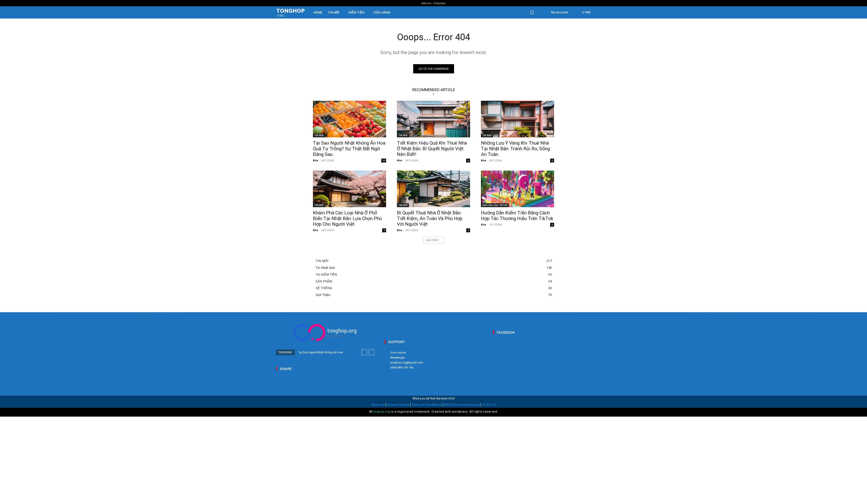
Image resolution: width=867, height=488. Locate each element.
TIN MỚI (319, 135)
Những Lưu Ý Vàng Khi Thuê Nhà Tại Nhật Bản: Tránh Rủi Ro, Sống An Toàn (515, 148)
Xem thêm (432, 240)
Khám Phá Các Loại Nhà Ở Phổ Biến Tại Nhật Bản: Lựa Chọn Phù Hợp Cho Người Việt (347, 218)
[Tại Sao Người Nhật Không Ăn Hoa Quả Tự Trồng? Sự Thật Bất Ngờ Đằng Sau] (349, 119)
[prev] (364, 352)
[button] (532, 12)
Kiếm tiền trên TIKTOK (494, 205)
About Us (378, 404)
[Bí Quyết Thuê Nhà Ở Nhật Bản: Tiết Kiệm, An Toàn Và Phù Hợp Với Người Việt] (433, 189)
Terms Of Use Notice (427, 404)
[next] (371, 352)
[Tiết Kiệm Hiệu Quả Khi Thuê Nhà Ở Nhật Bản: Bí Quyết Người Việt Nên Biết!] (433, 119)
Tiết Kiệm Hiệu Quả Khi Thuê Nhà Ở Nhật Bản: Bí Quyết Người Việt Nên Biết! (432, 148)
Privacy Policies (398, 404)
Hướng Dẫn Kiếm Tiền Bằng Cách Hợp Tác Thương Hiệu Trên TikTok (517, 215)
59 (383, 160)
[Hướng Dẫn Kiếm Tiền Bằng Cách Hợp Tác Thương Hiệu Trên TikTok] (517, 189)
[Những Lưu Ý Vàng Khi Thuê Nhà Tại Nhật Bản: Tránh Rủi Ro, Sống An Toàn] (517, 119)
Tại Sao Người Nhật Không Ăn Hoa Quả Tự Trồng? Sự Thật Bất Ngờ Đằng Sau (349, 148)
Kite (315, 160)
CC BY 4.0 (489, 404)
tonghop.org (381, 411)
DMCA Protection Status (461, 404)
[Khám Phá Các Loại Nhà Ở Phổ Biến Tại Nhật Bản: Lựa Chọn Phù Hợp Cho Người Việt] (349, 189)
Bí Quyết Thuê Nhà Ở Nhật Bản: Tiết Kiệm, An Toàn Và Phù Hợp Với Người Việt (429, 218)
